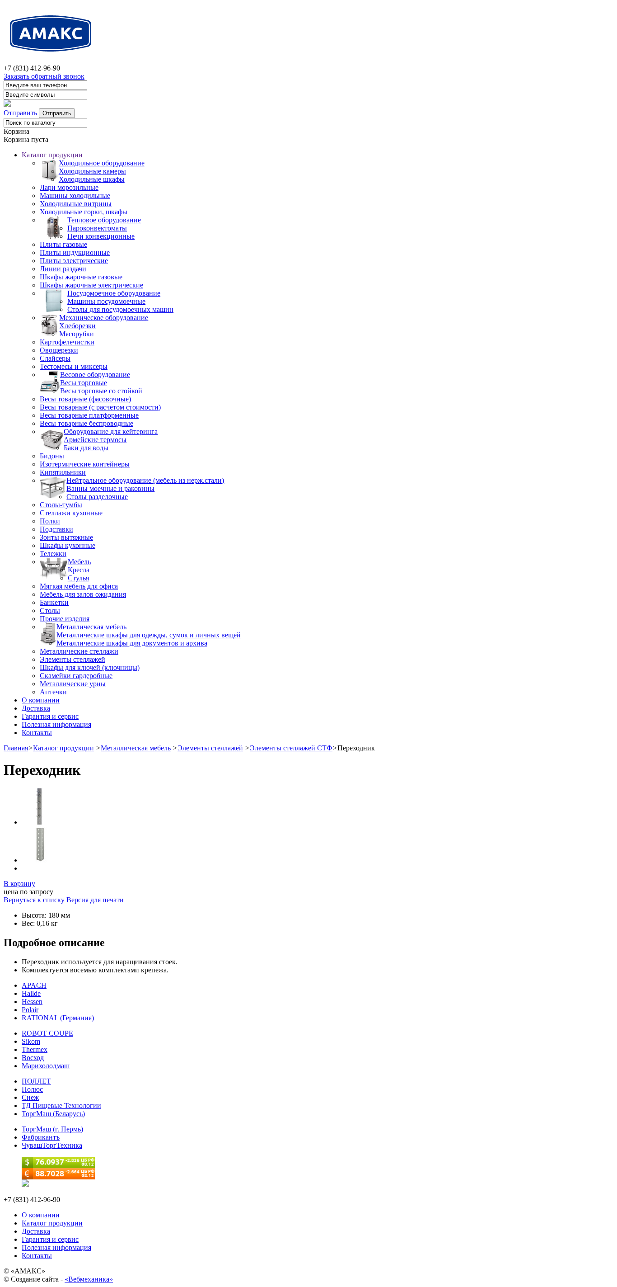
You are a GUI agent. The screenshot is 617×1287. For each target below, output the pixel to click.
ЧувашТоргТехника (52, 1145)
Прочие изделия (64, 618)
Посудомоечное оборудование (113, 293)
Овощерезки (59, 350)
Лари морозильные (69, 187)
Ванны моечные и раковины (110, 488)
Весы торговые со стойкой (101, 391)
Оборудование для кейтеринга (111, 431)
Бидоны (52, 456)
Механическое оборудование (103, 317)
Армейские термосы (95, 439)
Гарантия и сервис (50, 716)
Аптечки (53, 692)
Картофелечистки (67, 342)
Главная (16, 748)
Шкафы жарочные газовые (81, 277)
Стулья (78, 578)
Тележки (53, 553)
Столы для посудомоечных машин (120, 309)
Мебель (79, 562)
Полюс (32, 1089)
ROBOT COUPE (47, 1033)
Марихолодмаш (46, 1066)
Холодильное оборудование (102, 163)
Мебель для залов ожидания (83, 594)
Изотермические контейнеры (85, 464)
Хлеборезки (77, 326)
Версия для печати (95, 900)
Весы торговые (83, 383)
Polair (30, 1010)
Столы (50, 610)
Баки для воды (86, 448)
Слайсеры (55, 358)
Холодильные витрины (76, 203)
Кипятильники (63, 472)
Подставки (56, 529)
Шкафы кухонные (67, 545)
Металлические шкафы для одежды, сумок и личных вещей (148, 635)
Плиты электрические (74, 260)
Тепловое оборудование (104, 220)
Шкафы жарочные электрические (91, 285)
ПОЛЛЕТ (36, 1081)
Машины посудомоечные (106, 301)
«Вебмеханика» (89, 1279)
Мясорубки (76, 334)
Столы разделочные (97, 496)
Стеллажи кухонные (71, 513)
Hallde (31, 993)
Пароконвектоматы (97, 228)
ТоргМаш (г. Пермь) (52, 1129)
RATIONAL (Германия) (58, 1018)
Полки (50, 521)
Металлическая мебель (91, 627)
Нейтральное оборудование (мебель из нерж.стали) (145, 480)
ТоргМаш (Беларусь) (53, 1113)
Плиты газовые (63, 244)
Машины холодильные (75, 195)
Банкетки (54, 602)
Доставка (36, 708)
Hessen (32, 1001)
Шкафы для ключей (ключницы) (90, 667)
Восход (33, 1057)
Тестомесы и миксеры (74, 366)
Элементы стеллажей (72, 659)
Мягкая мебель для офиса (79, 586)
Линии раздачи (63, 269)
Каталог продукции (52, 155)
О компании (41, 700)
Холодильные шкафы (92, 179)
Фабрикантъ (41, 1137)
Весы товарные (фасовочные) (85, 399)
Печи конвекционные (101, 236)
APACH (34, 985)
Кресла (78, 570)
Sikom (31, 1041)
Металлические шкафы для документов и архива (131, 643)
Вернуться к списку (34, 900)
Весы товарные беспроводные (86, 423)
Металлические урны (73, 684)
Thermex (34, 1049)
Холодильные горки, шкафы (83, 212)
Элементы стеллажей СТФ (291, 748)
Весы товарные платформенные (89, 415)
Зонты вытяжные (66, 537)
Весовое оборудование (95, 374)
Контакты (37, 732)
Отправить (20, 113)
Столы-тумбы (61, 505)
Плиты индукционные (75, 252)
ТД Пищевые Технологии (61, 1105)
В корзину (19, 883)
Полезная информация (56, 724)
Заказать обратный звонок (44, 76)
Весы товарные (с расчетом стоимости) (100, 407)
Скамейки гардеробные (76, 675)
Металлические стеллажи (79, 651)
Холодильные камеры (92, 171)
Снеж (30, 1097)
